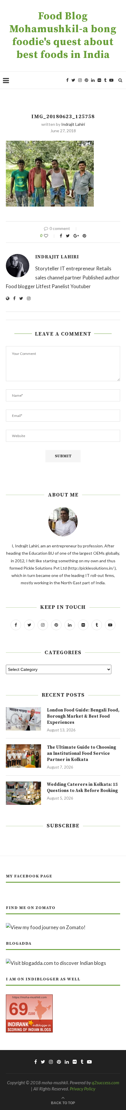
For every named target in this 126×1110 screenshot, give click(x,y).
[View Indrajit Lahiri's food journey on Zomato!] (46, 927)
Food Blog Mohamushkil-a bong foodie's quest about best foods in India (63, 35)
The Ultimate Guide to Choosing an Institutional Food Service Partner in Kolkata (81, 753)
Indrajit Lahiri (73, 124)
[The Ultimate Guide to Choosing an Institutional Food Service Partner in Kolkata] (23, 756)
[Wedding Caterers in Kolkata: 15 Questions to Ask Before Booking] (23, 793)
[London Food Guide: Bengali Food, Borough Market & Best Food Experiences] (23, 719)
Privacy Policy (82, 1088)
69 (18, 1009)
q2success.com (105, 1082)
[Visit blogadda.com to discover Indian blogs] (56, 963)
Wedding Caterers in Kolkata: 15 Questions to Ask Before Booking (82, 787)
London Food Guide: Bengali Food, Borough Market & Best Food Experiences (83, 716)
